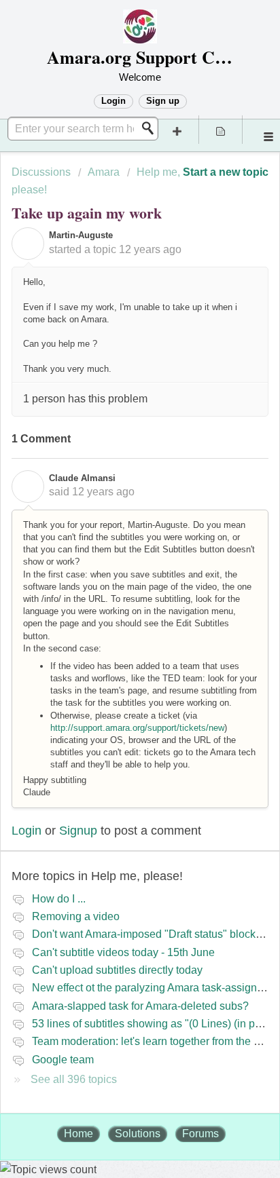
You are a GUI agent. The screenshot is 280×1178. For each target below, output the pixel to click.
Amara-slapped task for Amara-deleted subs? (140, 1006)
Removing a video (76, 916)
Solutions (137, 1133)
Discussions (41, 172)
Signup (78, 830)
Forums (200, 1133)
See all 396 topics (74, 1079)
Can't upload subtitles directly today (117, 970)
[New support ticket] (177, 129)
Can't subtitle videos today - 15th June (123, 952)
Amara (104, 172)
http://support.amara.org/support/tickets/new (137, 728)
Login (26, 830)
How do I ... (59, 899)
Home (78, 1133)
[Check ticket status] (221, 129)
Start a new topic (225, 172)
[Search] (151, 128)
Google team (63, 1059)
